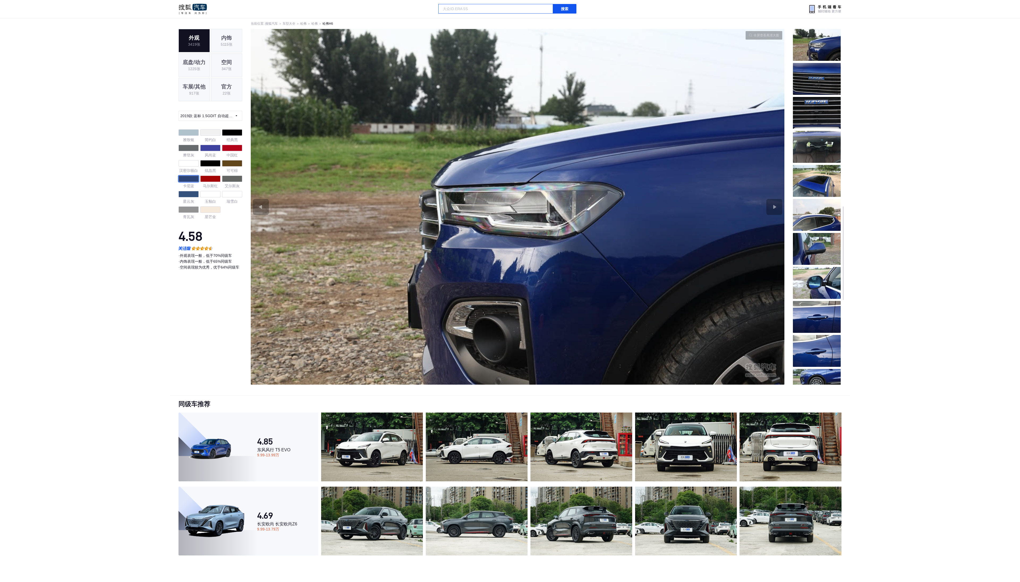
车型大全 (289, 24)
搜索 (564, 9)
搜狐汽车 (192, 9)
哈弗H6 (327, 24)
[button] (384, 207)
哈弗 (303, 24)
